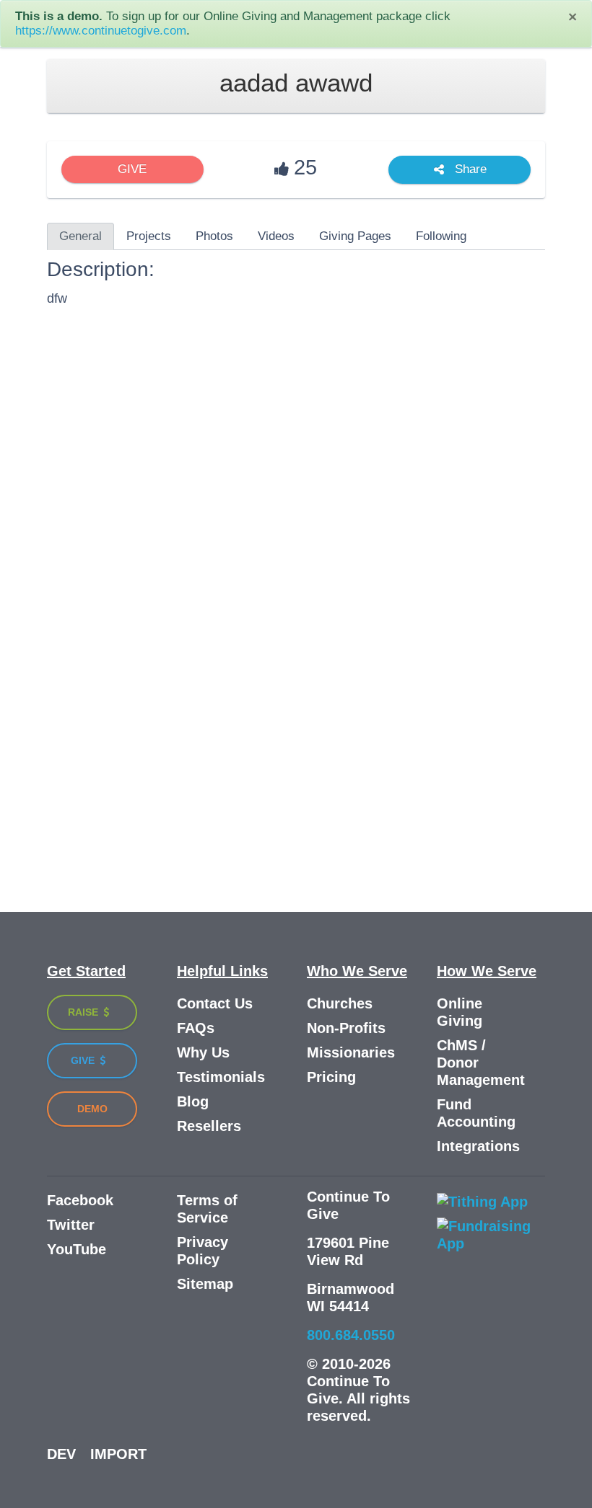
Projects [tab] (148, 236)
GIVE (132, 169)
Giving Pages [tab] (355, 236)
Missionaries (351, 1052)
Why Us (203, 1052)
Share (469, 170)
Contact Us (215, 1003)
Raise (84, 1012)
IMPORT (118, 1454)
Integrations (478, 1146)
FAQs (195, 1028)
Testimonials (221, 1077)
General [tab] (80, 236)
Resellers (209, 1126)
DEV (61, 1454)
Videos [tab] (276, 236)
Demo (92, 1108)
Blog (193, 1101)
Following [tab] (441, 236)
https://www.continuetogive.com (100, 30)
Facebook (80, 1200)
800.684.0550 (351, 1335)
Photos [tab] (214, 236)
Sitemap (205, 1284)
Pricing (331, 1077)
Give (84, 1060)
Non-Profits (346, 1028)
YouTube (76, 1249)
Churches (340, 1003)
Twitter (71, 1225)
